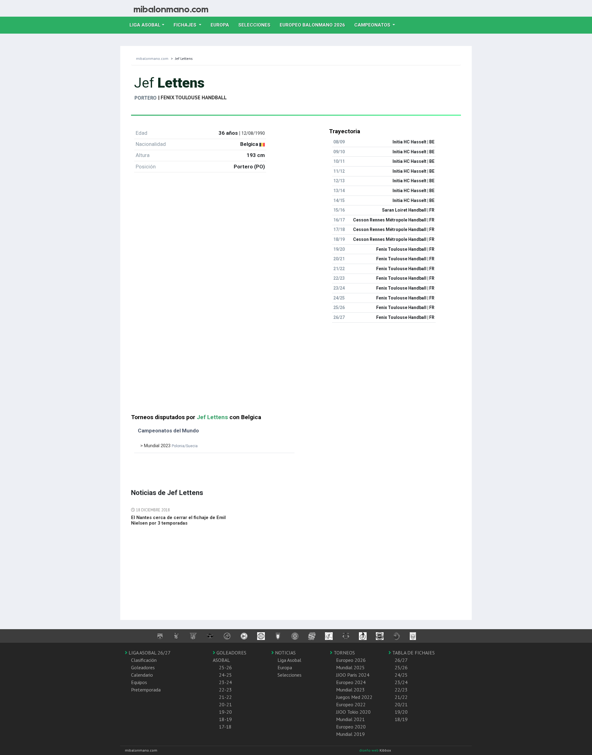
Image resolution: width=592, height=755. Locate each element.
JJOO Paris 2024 (352, 675)
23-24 (225, 682)
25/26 (401, 667)
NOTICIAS (285, 653)
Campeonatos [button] (373, 25)
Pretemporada (146, 690)
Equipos (139, 682)
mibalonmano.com (152, 58)
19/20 (401, 712)
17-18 (225, 727)
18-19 (225, 719)
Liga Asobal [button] (145, 25)
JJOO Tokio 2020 (353, 712)
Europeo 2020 (351, 727)
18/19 (401, 719)
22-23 (225, 690)
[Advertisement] (296, 371)
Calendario (142, 675)
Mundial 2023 (350, 690)
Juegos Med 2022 (354, 697)
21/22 (401, 697)
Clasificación (144, 660)
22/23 (401, 690)
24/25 (401, 675)
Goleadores (143, 667)
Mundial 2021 (350, 719)
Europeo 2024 (351, 682)
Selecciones (256, 25)
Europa (222, 25)
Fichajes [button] (186, 25)
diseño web (369, 750)
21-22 (225, 697)
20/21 (401, 704)
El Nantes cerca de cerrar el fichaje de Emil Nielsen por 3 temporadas (178, 520)
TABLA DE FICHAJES (413, 653)
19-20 (225, 712)
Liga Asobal (289, 660)
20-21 (225, 704)
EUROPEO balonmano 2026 (315, 25)
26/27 (401, 660)
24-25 (225, 675)
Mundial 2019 (350, 734)
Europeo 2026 (351, 660)
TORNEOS (343, 653)
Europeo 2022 (351, 704)
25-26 (225, 667)
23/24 (401, 682)
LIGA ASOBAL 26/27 (149, 653)
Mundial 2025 (350, 667)
